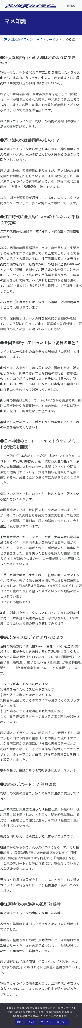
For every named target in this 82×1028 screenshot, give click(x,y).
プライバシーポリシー (54, 1022)
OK (19, 1022)
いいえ (31, 1022)
